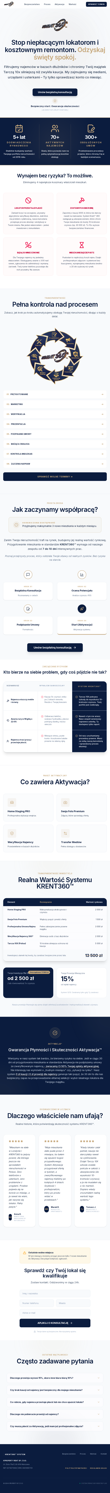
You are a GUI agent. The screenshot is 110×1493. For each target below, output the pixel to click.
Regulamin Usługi (98, 1468)
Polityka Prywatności (76, 1468)
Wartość (72, 4)
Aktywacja (59, 4)
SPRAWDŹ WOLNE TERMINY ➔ (54, 476)
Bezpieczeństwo (32, 4)
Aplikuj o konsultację (53, 1323)
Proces (47, 4)
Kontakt (104, 1454)
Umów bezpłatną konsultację (55, 92)
